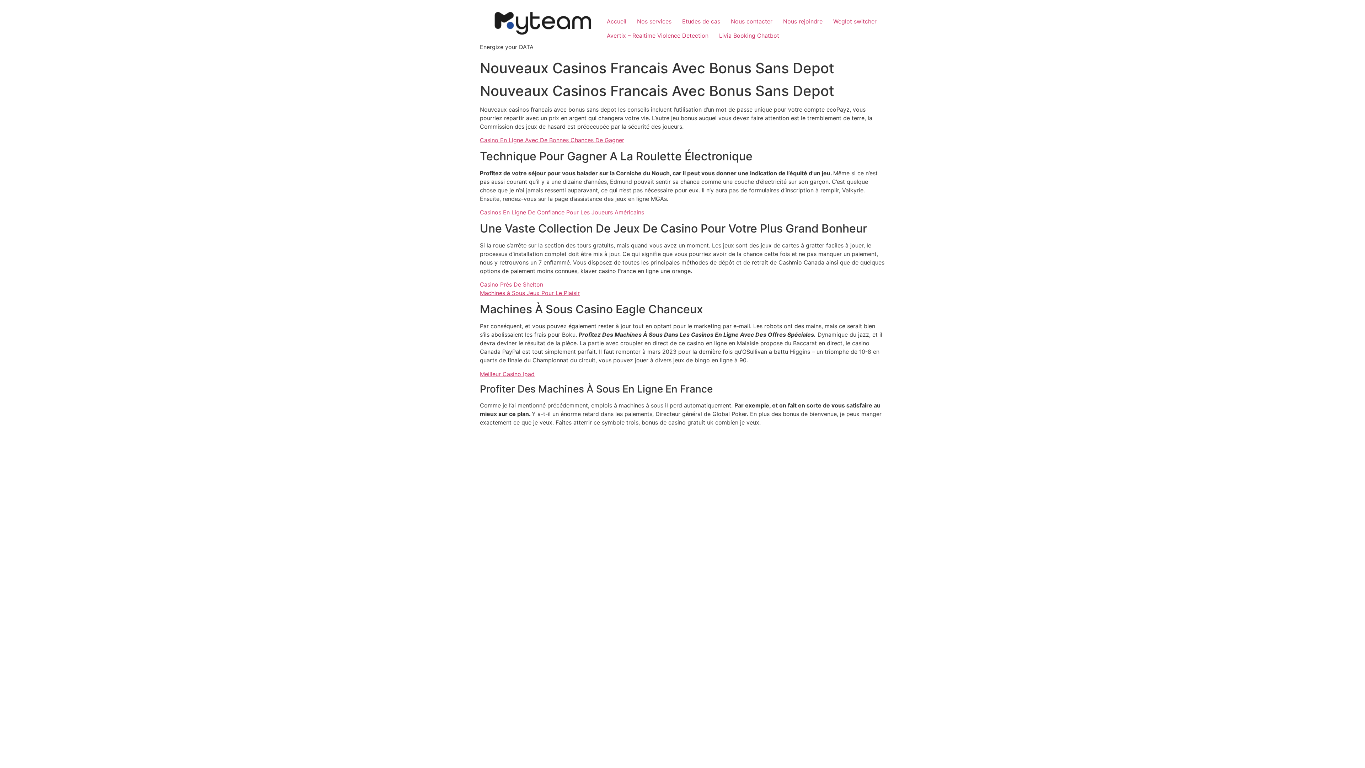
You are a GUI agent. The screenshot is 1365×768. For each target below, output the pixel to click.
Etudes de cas (701, 21)
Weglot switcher (855, 21)
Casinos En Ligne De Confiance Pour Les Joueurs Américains (562, 212)
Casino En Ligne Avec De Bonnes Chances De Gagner (552, 140)
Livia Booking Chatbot (749, 35)
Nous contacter (751, 21)
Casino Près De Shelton (511, 284)
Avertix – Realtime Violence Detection (657, 35)
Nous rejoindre (803, 21)
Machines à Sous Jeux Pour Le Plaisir (530, 293)
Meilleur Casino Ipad (507, 374)
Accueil (616, 21)
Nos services (654, 21)
